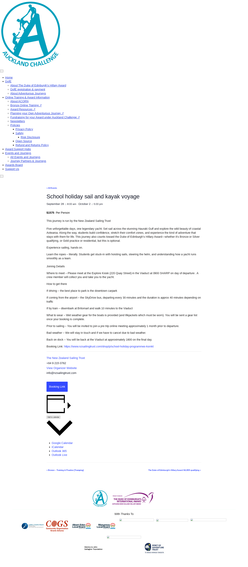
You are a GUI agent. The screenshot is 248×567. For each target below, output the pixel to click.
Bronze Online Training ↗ (26, 105)
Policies (15, 125)
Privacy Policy (24, 129)
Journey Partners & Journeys (28, 161)
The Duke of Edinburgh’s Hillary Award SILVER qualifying (174, 470)
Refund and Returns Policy (32, 145)
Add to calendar (53, 417)
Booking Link (57, 386)
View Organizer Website (62, 368)
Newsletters (17, 121)
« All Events (52, 188)
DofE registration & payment (27, 89)
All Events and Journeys (25, 157)
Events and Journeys (18, 153)
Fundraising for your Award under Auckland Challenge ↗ (45, 117)
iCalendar (58, 447)
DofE (8, 81)
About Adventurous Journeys (28, 93)
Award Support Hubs (18, 149)
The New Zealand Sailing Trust (66, 358)
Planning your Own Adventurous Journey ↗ (37, 113)
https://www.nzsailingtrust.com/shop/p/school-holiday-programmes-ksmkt (109, 346)
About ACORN (19, 101)
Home (9, 77)
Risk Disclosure (30, 137)
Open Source (24, 141)
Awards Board (14, 165)
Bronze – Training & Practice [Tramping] (65, 470)
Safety (19, 133)
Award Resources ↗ (22, 109)
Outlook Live (59, 454)
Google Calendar (62, 443)
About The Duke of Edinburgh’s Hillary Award (38, 85)
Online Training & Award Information (27, 97)
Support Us (12, 169)
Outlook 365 (59, 451)
